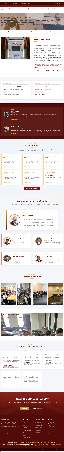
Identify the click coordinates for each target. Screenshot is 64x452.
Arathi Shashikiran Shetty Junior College (41, 444)
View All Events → (6, 97)
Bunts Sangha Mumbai (39, 422)
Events (60, 8)
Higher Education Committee (40, 428)
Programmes (22, 8)
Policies (24, 435)
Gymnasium (32, 5)
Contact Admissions (37, 408)
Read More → (36, 67)
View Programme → (7, 166)
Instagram (7, 433)
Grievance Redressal (46, 5)
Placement (50, 8)
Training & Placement (27, 430)
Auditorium (26, 5)
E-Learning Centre (19, 5)
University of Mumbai (32, 442)
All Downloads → (38, 97)
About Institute (25, 424)
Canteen (13, 5)
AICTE (28, 8)
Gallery (13, 11)
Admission (24, 425)
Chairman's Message (38, 425)
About (10, 8)
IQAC (23, 433)
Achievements (7, 11)
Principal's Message (38, 427)
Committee (33, 8)
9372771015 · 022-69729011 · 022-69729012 (10, 3)
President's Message (38, 424)
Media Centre (7, 5)
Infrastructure (15, 8)
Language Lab (38, 5)
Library (2, 5)
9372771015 (52, 430)
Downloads (19, 11)
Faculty (39, 8)
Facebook (3, 433)
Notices (53, 31)
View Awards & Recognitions (7, 335)
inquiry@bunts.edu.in (25, 3)
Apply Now (3, 25)
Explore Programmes (10, 25)
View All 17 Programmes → (32, 188)
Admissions (44, 8)
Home (6, 8)
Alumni (55, 8)
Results (32, 31)
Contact (24, 11)
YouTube (11, 433)
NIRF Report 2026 (38, 430)
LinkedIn (15, 433)
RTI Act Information (38, 432)
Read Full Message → (15, 119)
